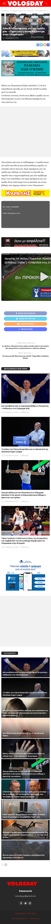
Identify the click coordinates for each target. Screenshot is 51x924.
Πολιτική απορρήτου (20, 918)
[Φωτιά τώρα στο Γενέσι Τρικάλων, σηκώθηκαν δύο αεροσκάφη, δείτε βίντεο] (25, 850)
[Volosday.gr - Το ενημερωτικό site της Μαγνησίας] (25, 3)
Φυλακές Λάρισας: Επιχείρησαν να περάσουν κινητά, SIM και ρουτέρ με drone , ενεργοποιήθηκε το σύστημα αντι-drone (25, 834)
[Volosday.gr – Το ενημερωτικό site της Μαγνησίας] (22, 883)
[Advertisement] (25, 131)
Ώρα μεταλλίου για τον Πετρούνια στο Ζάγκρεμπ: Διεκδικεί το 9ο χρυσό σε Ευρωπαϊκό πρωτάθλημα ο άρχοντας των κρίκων (23, 495)
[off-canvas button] (4, 3)
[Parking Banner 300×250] (25, 574)
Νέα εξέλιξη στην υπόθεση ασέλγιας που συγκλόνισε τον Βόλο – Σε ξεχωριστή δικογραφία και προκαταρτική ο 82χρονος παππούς (25, 713)
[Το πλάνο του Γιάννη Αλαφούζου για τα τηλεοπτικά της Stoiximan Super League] (25, 432)
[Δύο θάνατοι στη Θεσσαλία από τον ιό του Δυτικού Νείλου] (25, 728)
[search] (46, 3)
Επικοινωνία (34, 918)
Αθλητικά (9, 25)
